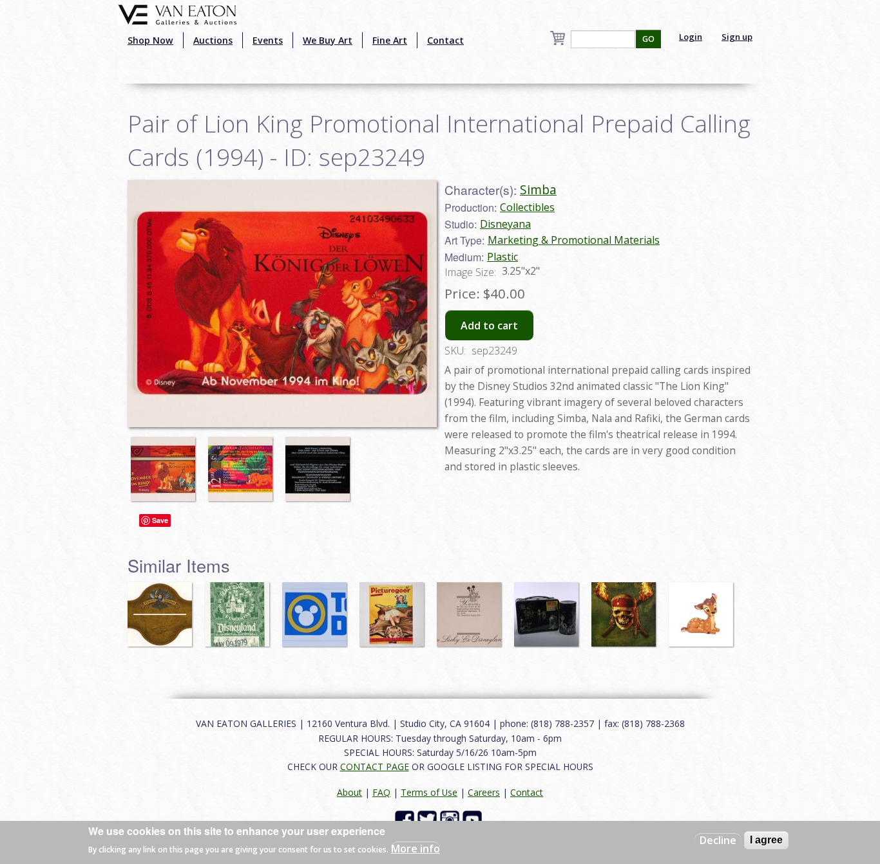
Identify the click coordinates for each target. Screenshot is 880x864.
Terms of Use (429, 792)
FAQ (381, 792)
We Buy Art (327, 40)
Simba (538, 189)
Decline (718, 840)
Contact (445, 40)
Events (268, 40)
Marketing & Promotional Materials (574, 240)
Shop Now (150, 40)
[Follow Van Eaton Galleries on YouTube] (474, 819)
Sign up (737, 36)
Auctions (213, 40)
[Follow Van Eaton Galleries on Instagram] (451, 819)
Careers (484, 792)
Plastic (502, 257)
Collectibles (527, 207)
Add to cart (489, 325)
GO (648, 38)
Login (690, 36)
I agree (766, 839)
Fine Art (389, 40)
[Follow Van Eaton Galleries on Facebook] (406, 819)
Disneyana (505, 224)
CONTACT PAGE (374, 766)
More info (415, 848)
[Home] (177, 13)
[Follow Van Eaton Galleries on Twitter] (428, 819)
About (349, 792)
